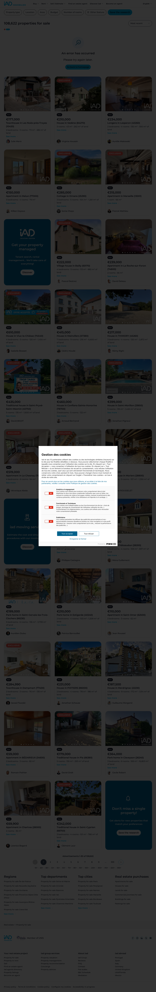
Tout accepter (67, 534)
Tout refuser (89, 534)
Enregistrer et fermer (78, 539)
